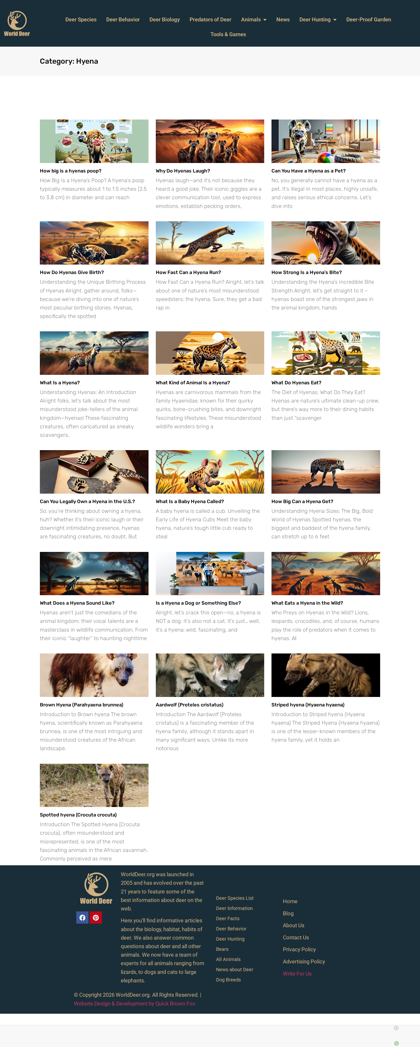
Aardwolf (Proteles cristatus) (189, 705)
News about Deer (234, 969)
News (283, 20)
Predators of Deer (210, 20)
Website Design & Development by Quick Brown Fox (134, 1004)
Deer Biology (164, 20)
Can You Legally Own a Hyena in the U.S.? (87, 501)
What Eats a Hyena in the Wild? (307, 603)
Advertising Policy (304, 962)
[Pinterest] (96, 917)
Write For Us (297, 974)
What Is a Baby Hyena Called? (190, 501)
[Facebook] (82, 917)
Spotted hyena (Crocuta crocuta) (78, 815)
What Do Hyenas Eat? (296, 383)
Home (290, 901)
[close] (396, 1028)
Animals (251, 20)
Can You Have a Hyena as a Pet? (308, 171)
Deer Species (80, 20)
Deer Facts (227, 918)
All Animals (228, 959)
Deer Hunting (315, 20)
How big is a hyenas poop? (70, 171)
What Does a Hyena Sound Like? (77, 603)
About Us (293, 925)
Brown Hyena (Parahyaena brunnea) (81, 705)
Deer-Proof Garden (368, 20)
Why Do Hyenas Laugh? (183, 171)
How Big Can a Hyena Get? (302, 501)
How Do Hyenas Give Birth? (72, 272)
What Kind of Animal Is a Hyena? (193, 383)
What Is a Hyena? (60, 383)
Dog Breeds (228, 980)
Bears (222, 949)
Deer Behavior (123, 20)
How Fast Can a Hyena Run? (188, 272)
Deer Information (234, 908)
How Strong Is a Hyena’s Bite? (306, 272)
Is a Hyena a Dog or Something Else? (198, 603)
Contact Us (296, 938)
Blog (288, 913)
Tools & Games (228, 34)
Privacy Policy (299, 949)
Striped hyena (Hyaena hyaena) (307, 705)
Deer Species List (235, 898)
